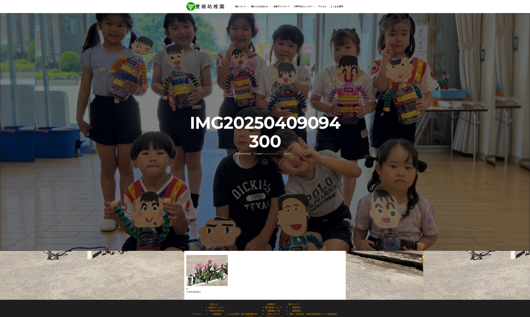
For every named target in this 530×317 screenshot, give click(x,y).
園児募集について (273, 307)
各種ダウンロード (281, 6)
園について (240, 6)
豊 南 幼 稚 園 (209, 6)
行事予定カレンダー (303, 6)
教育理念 (296, 307)
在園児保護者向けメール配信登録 (321, 314)
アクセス (322, 6)
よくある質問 (337, 6)
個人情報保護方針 (249, 314)
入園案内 (271, 304)
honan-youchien (271, 153)
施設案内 (296, 310)
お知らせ (214, 304)
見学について (273, 314)
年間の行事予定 (216, 310)
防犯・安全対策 (296, 314)
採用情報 (217, 314)
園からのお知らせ (259, 6)
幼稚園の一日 (273, 310)
